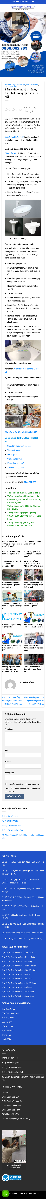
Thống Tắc (6, 1035)
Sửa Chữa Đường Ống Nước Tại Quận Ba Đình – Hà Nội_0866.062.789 (12, 700)
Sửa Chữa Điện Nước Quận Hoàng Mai (18, 992)
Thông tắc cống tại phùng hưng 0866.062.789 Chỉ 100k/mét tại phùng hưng (24, 516)
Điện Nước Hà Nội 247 (14, 137)
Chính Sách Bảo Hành (11, 1110)
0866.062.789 (30, 482)
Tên (7, 750)
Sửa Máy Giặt (7, 1026)
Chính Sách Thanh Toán (11, 1105)
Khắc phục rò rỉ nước (16, 463)
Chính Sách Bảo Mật (10, 1097)
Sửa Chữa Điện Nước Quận (15, 85)
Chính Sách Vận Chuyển (12, 1101)
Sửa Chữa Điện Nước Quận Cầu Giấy (17, 953)
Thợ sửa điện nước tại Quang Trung (23, 493)
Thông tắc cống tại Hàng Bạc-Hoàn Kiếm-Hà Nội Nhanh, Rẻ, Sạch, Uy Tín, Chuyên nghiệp (24, 499)
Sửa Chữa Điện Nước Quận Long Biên (18, 996)
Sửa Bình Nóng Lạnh (10, 1013)
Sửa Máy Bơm (8, 1017)
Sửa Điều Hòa (7, 1031)
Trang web (9, 773)
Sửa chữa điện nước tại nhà (19, 446)
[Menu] (3, 8)
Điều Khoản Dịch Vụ (10, 1114)
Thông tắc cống (13, 450)
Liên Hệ (5, 1092)
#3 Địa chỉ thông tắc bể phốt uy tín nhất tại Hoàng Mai (23, 836)
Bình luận (9, 729)
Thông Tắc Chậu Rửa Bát (12, 830)
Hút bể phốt (12, 454)
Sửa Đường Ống (32, 85)
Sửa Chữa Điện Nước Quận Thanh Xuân (18, 957)
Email (8, 762)
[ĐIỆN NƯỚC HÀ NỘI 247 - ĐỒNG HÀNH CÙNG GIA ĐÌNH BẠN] (23, 8)
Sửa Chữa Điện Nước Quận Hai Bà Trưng (19, 983)
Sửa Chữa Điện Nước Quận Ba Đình (17, 979)
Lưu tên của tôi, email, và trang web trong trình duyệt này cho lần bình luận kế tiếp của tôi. (22, 788)
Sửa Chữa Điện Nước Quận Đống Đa (17, 987)
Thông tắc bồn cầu (10, 816)
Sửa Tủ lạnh (7, 1022)
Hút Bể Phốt (7, 1039)
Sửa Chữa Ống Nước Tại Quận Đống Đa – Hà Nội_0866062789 (34, 700)
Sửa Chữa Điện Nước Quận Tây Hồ (16, 974)
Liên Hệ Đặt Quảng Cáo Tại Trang (16, 1118)
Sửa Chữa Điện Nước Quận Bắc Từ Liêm (19, 970)
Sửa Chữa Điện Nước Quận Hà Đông (17, 961)
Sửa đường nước (14, 459)
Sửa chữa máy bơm (15, 467)
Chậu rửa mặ (10, 153)
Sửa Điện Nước (8, 1009)
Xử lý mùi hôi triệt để (10, 821)
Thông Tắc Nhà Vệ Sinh (11, 825)
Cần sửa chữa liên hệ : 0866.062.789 (21, 432)
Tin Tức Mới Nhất (11, 86)
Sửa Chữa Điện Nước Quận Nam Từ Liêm (19, 966)
